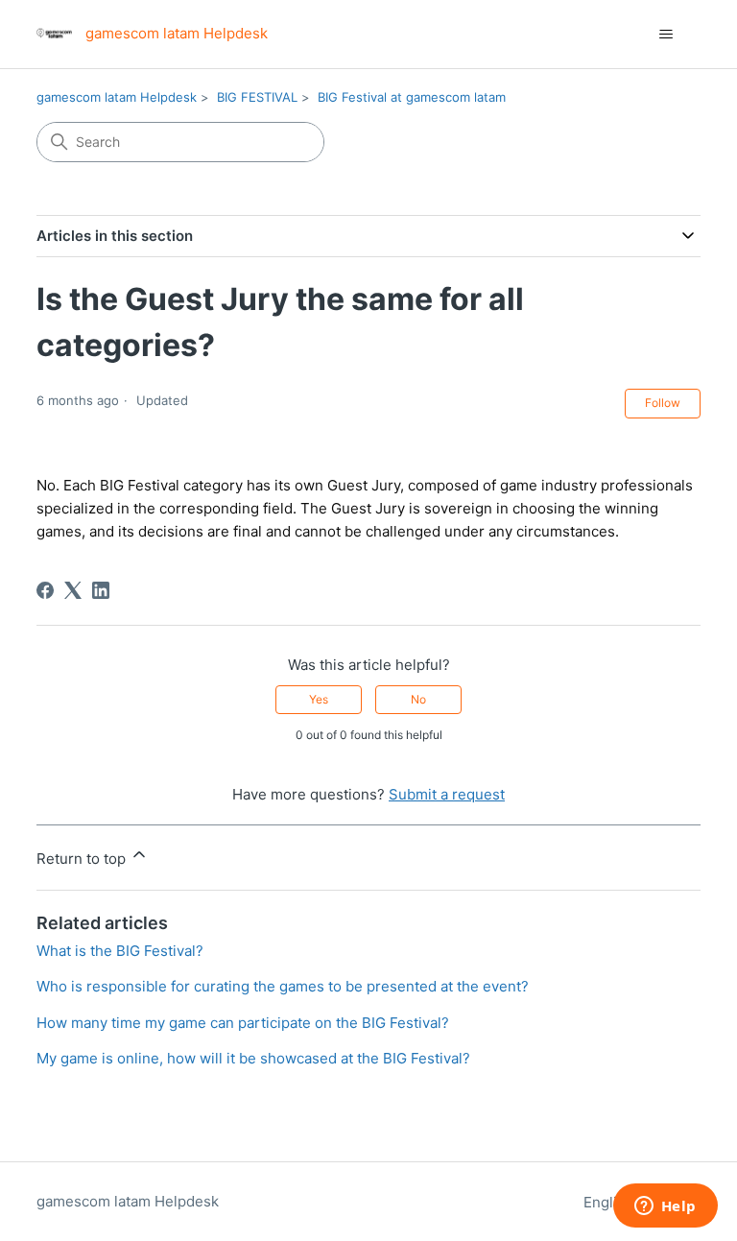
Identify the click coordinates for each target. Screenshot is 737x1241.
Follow (662, 402)
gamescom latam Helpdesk (116, 97)
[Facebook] (45, 590)
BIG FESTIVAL (257, 97)
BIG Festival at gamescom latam (412, 97)
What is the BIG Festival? (119, 951)
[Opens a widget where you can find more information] (665, 1207)
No (418, 699)
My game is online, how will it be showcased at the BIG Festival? (253, 1058)
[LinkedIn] (100, 590)
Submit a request (447, 794)
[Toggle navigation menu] (666, 34)
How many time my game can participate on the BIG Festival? (242, 1023)
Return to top (83, 858)
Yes (318, 699)
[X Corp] (73, 590)
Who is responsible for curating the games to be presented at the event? (282, 986)
